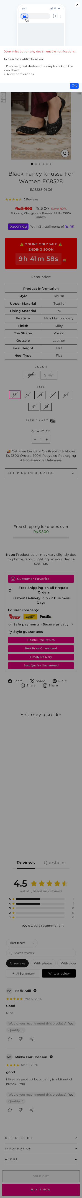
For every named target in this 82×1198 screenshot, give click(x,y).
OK (74, 86)
